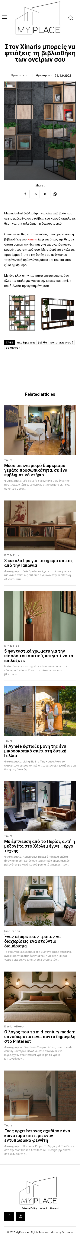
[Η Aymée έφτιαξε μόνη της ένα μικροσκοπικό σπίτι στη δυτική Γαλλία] (40, 711)
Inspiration (12, 931)
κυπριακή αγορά (61, 342)
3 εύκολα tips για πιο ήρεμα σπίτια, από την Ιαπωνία (38, 563)
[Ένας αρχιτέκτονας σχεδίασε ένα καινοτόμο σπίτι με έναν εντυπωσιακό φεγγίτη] (40, 1096)
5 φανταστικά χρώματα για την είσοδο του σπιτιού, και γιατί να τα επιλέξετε (38, 656)
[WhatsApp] (55, 194)
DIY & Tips (11, 555)
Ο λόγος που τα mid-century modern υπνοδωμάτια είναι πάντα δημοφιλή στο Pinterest (40, 1036)
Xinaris (33, 239)
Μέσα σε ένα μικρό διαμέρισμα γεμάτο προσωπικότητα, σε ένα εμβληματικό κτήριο (35, 470)
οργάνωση (13, 347)
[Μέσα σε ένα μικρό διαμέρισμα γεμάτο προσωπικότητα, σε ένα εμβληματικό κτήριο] (40, 430)
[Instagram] (20, 1216)
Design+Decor (14, 1026)
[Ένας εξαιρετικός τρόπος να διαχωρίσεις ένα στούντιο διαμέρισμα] (40, 901)
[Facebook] (25, 194)
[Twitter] (35, 194)
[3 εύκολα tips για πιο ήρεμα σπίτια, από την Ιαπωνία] (40, 525)
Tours (8, 460)
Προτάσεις (19, 75)
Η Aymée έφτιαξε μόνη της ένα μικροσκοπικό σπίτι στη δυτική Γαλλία (35, 751)
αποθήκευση (26, 342)
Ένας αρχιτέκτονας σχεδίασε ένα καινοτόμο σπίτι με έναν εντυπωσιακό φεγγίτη (37, 1135)
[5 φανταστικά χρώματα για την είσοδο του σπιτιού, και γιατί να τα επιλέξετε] (40, 616)
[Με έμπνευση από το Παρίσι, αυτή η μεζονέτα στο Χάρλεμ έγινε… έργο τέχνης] (40, 806)
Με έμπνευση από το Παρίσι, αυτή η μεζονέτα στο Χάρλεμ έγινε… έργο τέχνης (39, 846)
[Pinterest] (45, 194)
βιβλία (42, 342)
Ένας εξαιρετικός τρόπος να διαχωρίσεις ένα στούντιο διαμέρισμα (32, 941)
